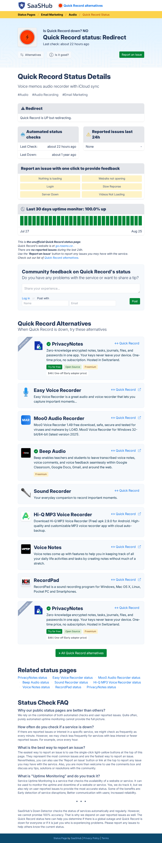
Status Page (60, 838)
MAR (26, 420)
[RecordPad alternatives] (26, 582)
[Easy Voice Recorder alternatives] (26, 392)
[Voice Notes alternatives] (26, 549)
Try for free (54, 366)
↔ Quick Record (126, 343)
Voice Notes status (36, 687)
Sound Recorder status (71, 682)
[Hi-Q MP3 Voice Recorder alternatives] (26, 516)
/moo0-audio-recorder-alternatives (47, 414)
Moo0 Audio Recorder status (119, 678)
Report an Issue (132, 54)
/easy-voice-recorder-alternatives (46, 386)
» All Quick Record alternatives (81, 653)
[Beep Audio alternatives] (26, 453)
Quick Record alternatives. (61, 257)
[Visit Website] (139, 390)
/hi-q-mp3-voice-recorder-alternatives (49, 510)
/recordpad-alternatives (38, 576)
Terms (105, 838)
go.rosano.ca (64, 245)
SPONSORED (24, 343)
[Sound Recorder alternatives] (26, 493)
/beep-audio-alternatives (39, 447)
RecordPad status (68, 687)
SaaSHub (76, 838)
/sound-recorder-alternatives (42, 487)
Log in (26, 298)
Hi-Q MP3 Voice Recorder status (117, 682)
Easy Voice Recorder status (73, 678)
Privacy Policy (91, 838)
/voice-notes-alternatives (39, 543)
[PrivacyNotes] (38, 345)
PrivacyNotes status (32, 678)
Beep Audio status (36, 682)
